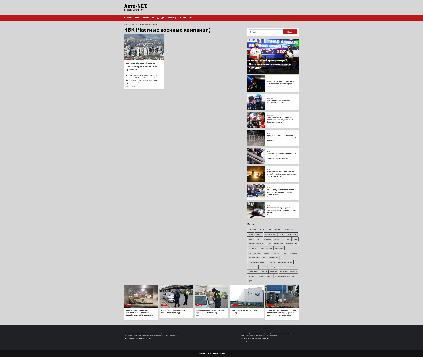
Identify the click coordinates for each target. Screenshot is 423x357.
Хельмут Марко (290, 267)
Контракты (252, 248)
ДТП (163, 17)
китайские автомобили (288, 271)
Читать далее (130, 86)
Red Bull (259, 234)
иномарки (273, 271)
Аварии (251, 239)
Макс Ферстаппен (255, 253)
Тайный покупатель (285, 262)
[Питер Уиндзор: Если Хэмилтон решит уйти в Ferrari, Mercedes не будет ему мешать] (256, 120)
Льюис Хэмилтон (266, 248)
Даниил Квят (278, 243)
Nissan (251, 234)
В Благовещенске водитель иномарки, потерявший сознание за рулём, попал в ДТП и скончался (139, 312)
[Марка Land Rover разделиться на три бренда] (247, 296)
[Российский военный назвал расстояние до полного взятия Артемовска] (144, 47)
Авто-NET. (136, 6)
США (264, 257)
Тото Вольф (253, 267)
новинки (252, 276)
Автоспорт (173, 17)
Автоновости (279, 239)
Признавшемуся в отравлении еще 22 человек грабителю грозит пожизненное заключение (282, 155)
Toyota (281, 234)
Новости (128, 17)
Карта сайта (186, 17)
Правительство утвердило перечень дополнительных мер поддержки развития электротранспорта (281, 312)
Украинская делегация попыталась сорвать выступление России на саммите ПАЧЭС (281, 192)
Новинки (145, 17)
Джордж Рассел (291, 243)
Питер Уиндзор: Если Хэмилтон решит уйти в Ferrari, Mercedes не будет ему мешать (280, 119)
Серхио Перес (273, 257)
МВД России (279, 248)
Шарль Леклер (253, 271)
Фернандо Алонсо (275, 267)
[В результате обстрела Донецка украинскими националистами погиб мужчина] (256, 138)
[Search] (297, 17)
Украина (263, 267)
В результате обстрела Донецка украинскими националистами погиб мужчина (281, 137)
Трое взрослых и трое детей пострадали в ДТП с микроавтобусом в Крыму (281, 210)
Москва (266, 253)
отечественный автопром (284, 276)
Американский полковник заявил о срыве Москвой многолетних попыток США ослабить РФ (282, 174)
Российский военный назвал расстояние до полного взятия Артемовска (141, 66)
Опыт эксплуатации (280, 253)
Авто (137, 17)
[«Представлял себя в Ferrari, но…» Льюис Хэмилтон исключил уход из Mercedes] (256, 83)
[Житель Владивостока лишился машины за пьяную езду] (176, 296)
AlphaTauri (252, 230)
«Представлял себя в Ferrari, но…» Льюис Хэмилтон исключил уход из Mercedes (280, 83)
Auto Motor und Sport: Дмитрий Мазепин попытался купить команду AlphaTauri (272, 64)
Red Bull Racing (270, 234)
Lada (269, 230)
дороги (264, 271)
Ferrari (262, 230)
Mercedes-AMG (289, 230)
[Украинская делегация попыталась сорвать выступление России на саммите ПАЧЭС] (256, 192)
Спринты (272, 262)
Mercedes (277, 230)
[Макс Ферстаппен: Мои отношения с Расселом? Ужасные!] (256, 102)
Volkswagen (292, 234)
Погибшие (293, 253)
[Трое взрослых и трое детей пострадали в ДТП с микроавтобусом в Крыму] (256, 210)
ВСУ (288, 239)
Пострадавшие (254, 257)
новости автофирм (265, 276)
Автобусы (267, 239)
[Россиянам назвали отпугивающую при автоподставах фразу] (211, 296)
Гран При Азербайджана (257, 243)
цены (250, 281)
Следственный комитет (257, 262)
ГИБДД (155, 17)
